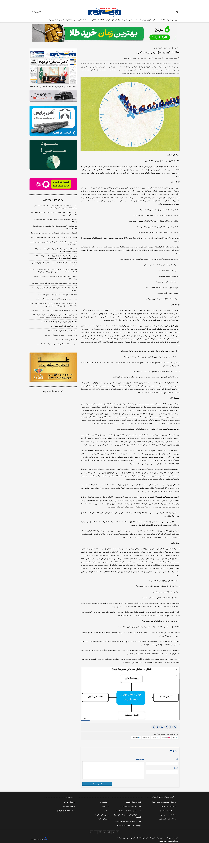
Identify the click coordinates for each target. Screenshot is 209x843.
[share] (100, 832)
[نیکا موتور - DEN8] (53, 96)
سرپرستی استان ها (101, 815)
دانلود (85, 718)
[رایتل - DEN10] (53, 184)
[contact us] (96, 832)
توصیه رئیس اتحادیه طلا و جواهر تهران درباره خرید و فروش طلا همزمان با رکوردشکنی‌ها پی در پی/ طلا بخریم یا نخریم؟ (55, 316)
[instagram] (117, 832)
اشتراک (105, 810)
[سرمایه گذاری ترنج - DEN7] (104, 33)
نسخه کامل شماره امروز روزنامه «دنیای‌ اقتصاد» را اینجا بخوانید (53, 86)
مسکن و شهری (152, 20)
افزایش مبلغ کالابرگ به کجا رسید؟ (65, 339)
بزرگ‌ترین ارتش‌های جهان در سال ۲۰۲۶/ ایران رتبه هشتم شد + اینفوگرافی (55, 220)
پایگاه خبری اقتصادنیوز (166, 819)
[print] (153, 727)
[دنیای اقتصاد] (104, 12)
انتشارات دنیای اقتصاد (133, 802)
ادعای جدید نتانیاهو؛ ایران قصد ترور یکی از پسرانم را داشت (57, 344)
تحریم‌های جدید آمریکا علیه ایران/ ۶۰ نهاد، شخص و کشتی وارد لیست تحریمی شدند (53, 243)
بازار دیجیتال (116, 20)
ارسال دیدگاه (97, 783)
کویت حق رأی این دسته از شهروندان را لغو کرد (61, 335)
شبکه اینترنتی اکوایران (167, 810)
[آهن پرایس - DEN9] (53, 121)
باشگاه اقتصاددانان (98, 20)
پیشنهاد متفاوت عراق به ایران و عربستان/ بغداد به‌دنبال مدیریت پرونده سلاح (55, 277)
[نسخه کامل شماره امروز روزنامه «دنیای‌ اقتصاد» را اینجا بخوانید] (53, 66)
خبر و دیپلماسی (173, 20)
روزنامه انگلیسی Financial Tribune (129, 825)
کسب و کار (60, 20)
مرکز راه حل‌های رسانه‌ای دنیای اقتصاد (128, 821)
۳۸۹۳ (171, 58)
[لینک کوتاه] (175, 727)
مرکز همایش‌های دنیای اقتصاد (130, 806)
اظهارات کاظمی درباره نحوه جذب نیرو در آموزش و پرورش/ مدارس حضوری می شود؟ (54, 263)
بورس (143, 20)
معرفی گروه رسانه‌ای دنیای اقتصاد (163, 802)
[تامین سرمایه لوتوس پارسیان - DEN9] (53, 155)
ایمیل (176, 768)
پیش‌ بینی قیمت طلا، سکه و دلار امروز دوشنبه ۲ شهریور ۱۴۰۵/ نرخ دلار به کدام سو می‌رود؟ (54, 213)
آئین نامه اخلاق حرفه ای (65, 810)
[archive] (91, 832)
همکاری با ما (102, 819)
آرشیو (80, 20)
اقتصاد (162, 20)
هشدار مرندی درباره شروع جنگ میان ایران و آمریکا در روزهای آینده (54, 237)
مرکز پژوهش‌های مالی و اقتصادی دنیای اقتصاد (127, 816)
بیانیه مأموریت (68, 806)
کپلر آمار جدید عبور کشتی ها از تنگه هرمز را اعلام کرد (59, 322)
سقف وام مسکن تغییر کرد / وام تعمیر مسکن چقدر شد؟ (57, 294)
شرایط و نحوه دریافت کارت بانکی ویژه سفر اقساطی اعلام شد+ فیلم (54, 283)
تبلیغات (104, 806)
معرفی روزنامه (68, 802)
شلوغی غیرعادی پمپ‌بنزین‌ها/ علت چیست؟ (62, 330)
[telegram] (158, 727)
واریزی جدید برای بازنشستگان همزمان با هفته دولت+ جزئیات (56, 299)
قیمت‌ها (87, 20)
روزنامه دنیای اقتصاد (167, 806)
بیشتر (52, 20)
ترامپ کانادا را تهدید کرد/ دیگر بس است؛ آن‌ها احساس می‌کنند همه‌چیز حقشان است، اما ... (55, 250)
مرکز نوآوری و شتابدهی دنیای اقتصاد (128, 810)
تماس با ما (103, 802)
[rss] (104, 832)
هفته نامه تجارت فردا (167, 815)
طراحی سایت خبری (38, 839)
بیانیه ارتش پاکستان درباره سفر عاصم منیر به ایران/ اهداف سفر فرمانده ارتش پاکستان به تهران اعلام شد (55, 206)
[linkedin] (162, 727)
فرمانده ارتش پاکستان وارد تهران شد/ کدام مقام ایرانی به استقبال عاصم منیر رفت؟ (55, 227)
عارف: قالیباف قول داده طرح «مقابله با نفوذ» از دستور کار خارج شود (54, 310)
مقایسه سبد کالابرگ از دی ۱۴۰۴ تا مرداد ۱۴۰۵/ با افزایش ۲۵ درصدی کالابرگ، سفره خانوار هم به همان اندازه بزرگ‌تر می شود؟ (53, 270)
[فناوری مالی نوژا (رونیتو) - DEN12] (53, 367)
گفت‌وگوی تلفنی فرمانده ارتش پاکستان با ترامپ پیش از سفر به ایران (53, 233)
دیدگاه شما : (139, 759)
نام (177, 759)
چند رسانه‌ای (71, 20)
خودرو (108, 20)
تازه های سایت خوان (53, 391)
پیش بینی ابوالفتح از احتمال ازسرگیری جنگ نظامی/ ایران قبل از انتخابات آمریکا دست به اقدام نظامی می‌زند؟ (55, 257)
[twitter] (166, 727)
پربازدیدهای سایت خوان (53, 199)
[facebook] (171, 727)
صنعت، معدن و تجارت (131, 20)
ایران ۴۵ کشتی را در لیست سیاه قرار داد (63, 326)
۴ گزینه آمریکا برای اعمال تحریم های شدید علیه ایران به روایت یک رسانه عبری (54, 289)
